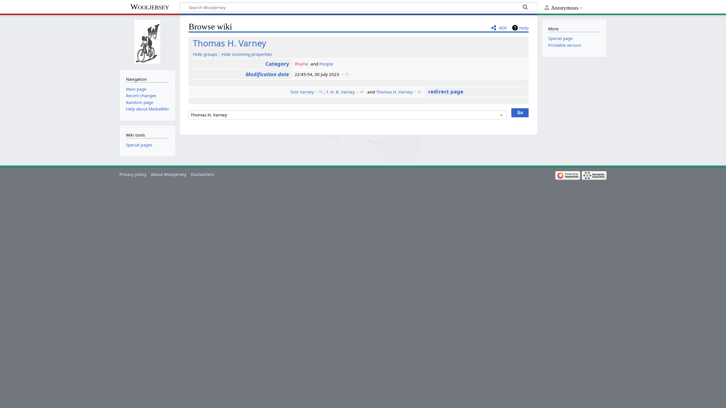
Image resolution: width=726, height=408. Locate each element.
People (326, 64)
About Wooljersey (168, 174)
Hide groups (205, 54)
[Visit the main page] (147, 41)
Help (524, 28)
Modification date (267, 74)
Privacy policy (133, 174)
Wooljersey (149, 6)
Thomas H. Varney (229, 43)
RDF (503, 28)
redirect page (445, 91)
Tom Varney (302, 92)
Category (277, 63)
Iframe (301, 64)
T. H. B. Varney (340, 92)
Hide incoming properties (246, 54)
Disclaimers (202, 174)
